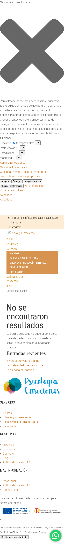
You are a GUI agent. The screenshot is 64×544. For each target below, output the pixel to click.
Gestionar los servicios (13, 167)
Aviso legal (6, 195)
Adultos (14, 253)
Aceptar (5, 181)
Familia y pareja (19, 267)
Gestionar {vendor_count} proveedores (23, 171)
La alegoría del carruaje (20, 370)
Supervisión (16, 272)
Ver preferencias (33, 181)
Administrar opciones (12, 162)
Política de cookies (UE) (17, 462)
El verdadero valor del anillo (22, 360)
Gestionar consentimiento (14, 537)
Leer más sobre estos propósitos (20, 176)
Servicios (11, 248)
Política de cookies (11, 190)
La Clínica (12, 243)
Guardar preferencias (11, 186)
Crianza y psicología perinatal (28, 262)
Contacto (12, 281)
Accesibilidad (11, 489)
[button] (32, 52)
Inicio (9, 239)
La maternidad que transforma (24, 365)
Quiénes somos (14, 276)
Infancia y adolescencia (24, 258)
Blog (9, 286)
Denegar (17, 181)
